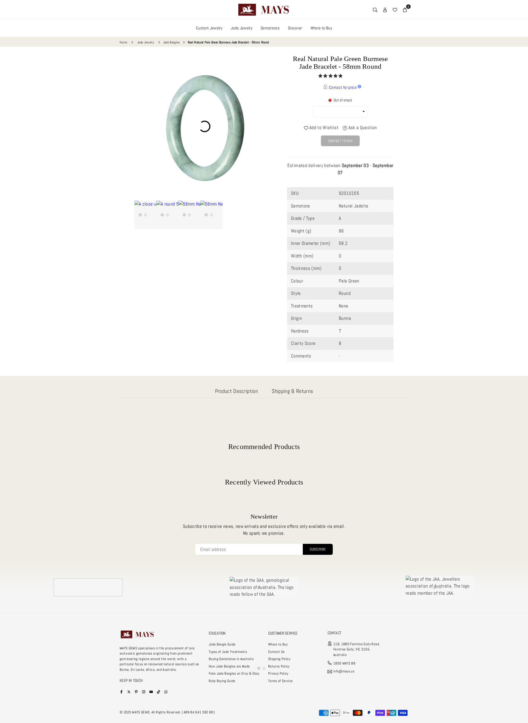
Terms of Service (280, 680)
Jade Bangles (171, 42)
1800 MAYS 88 (344, 663)
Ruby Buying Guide (222, 680)
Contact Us (276, 651)
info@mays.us (343, 671)
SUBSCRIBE (318, 549)
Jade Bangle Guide (222, 644)
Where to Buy (321, 28)
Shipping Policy (279, 658)
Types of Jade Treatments (228, 651)
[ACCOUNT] (385, 9)
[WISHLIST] (395, 9)
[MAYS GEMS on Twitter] (129, 691)
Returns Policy (279, 666)
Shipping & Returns (292, 391)
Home (123, 42)
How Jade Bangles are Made (229, 666)
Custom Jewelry (209, 28)
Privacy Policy (278, 673)
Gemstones (270, 28)
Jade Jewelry (241, 28)
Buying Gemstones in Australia (231, 658)
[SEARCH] (375, 9)
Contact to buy (340, 140)
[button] (330, 75)
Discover (295, 28)
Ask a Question (362, 127)
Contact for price (343, 87)
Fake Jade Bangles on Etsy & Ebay (234, 673)
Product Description (236, 391)
